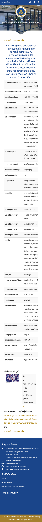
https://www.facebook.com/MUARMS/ (18, 469)
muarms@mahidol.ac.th (13, 463)
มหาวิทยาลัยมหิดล (7, 482)
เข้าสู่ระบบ (4, 478)
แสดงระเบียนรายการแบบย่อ (14, 40)
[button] (30, 2)
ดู (23, 406)
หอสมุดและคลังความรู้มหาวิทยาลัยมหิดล (13, 486)
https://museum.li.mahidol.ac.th (16, 466)
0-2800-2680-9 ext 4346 (13, 460)
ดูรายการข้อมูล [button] (6, 2)
